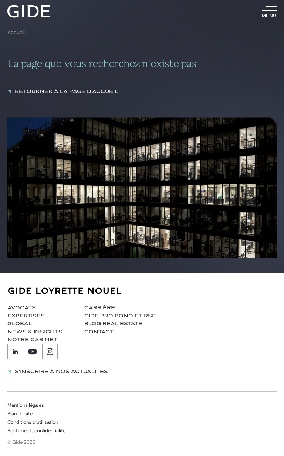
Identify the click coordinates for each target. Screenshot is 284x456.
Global (19, 323)
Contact (99, 331)
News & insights (34, 331)
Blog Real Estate (113, 323)
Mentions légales (25, 405)
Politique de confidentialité (36, 430)
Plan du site (20, 413)
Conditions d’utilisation (32, 422)
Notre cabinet (32, 339)
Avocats (21, 307)
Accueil (16, 32)
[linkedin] (15, 351)
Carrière (99, 307)
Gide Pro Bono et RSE (120, 316)
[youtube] (32, 351)
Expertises (26, 316)
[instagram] (50, 351)
